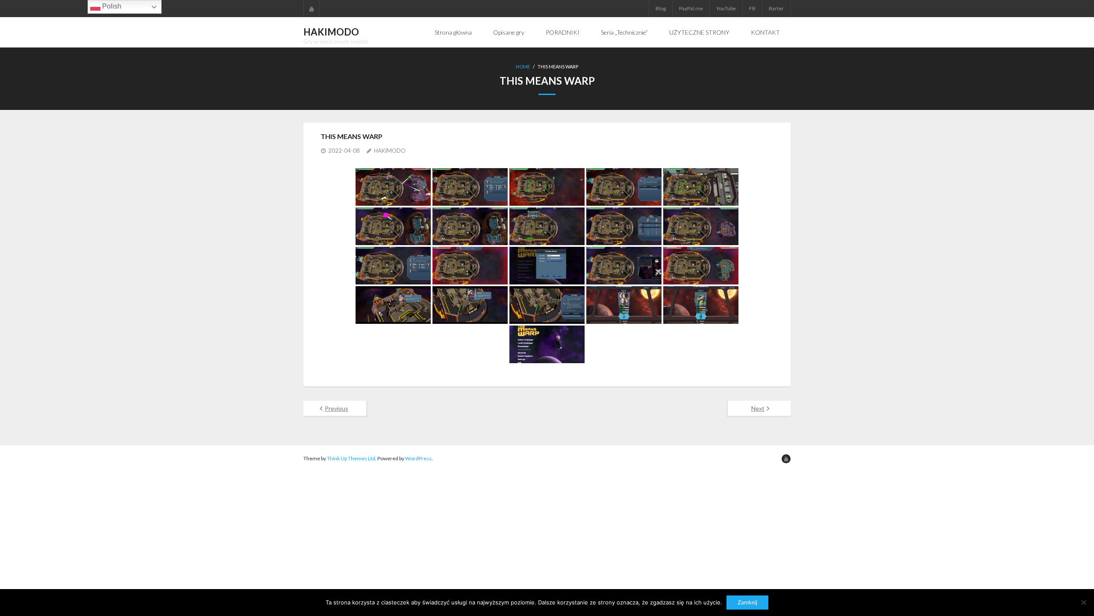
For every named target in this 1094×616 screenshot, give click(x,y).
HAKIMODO (390, 150)
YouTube (726, 8)
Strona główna (453, 32)
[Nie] (1083, 602)
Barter (776, 8)
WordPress (418, 458)
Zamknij (747, 602)
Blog (661, 8)
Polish (110, 6)
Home (523, 66)
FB (752, 8)
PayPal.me (691, 8)
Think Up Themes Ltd (351, 458)
